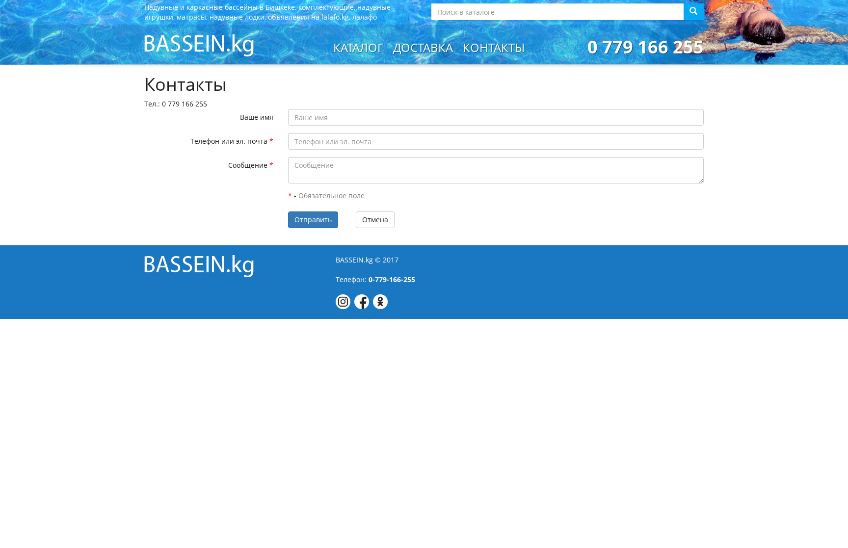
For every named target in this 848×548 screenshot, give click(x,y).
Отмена (375, 219)
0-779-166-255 (392, 279)
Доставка (423, 47)
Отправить (313, 219)
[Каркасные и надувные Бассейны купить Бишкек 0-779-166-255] (199, 44)
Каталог (358, 47)
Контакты (494, 47)
